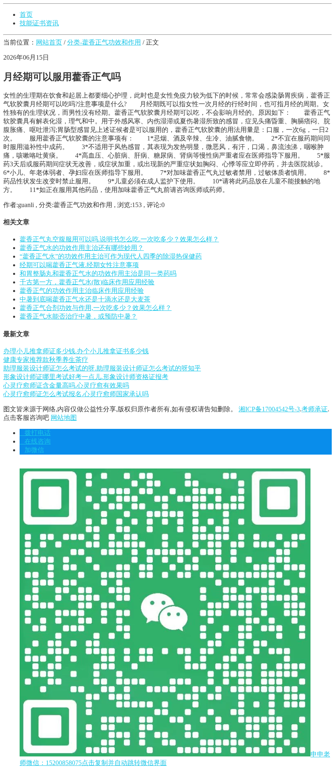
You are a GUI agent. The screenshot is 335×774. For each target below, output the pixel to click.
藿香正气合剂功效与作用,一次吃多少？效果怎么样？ (96, 307)
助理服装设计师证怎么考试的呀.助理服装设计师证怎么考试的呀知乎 (102, 368)
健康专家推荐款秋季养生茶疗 (45, 359)
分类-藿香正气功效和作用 (104, 42)
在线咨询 (35, 441)
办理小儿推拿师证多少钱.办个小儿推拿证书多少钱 (76, 351)
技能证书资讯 (39, 23)
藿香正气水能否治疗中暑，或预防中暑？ (78, 316)
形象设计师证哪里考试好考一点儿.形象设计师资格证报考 (85, 376)
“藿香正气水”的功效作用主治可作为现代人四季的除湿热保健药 (111, 256)
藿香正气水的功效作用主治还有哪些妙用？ (82, 247)
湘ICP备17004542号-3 (269, 409)
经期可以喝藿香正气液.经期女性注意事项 (79, 264)
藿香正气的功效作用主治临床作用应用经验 (82, 290)
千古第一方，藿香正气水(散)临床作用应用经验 (87, 282)
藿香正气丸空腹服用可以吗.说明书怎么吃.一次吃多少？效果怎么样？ (119, 239)
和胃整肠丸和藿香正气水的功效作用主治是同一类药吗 (98, 273)
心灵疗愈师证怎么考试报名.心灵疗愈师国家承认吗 (76, 393)
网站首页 (49, 42)
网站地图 (64, 417)
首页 (26, 14)
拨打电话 (35, 432)
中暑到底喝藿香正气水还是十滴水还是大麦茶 (85, 299)
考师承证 (315, 409)
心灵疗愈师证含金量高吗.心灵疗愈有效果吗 (66, 385)
